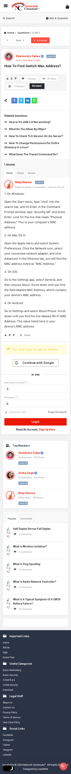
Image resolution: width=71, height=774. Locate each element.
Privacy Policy (10, 712)
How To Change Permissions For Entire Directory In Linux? (31, 145)
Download (8, 690)
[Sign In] (67, 7)
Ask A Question (58, 18)
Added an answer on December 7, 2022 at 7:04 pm (40, 187)
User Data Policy (11, 722)
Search (10, 18)
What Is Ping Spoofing (26, 564)
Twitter (6, 745)
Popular (12, 518)
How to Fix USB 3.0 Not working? (30, 122)
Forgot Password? (57, 412)
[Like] (7, 78)
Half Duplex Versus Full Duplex (32, 528)
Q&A (5, 652)
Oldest (20, 173)
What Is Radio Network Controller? (34, 581)
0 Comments (25, 551)
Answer (37, 85)
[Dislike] (15, 78)
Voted (9, 173)
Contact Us (9, 707)
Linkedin (7, 755)
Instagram (8, 740)
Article (6, 647)
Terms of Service (11, 717)
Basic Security (10, 675)
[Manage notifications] (62, 766)
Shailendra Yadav (29, 452)
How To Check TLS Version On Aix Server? (36, 136)
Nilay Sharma (26, 493)
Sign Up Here (47, 429)
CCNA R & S (9, 680)
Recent (31, 173)
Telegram (8, 750)
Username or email (15, 382)
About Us (7, 702)
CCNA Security (10, 685)
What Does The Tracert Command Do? (33, 154)
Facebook (8, 735)
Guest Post (8, 657)
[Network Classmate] (27, 6)
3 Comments (25, 534)
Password (10, 397)
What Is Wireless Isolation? (30, 546)
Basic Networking (12, 670)
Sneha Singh (26, 472)
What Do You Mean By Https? (27, 129)
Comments (26, 518)
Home (6, 642)
